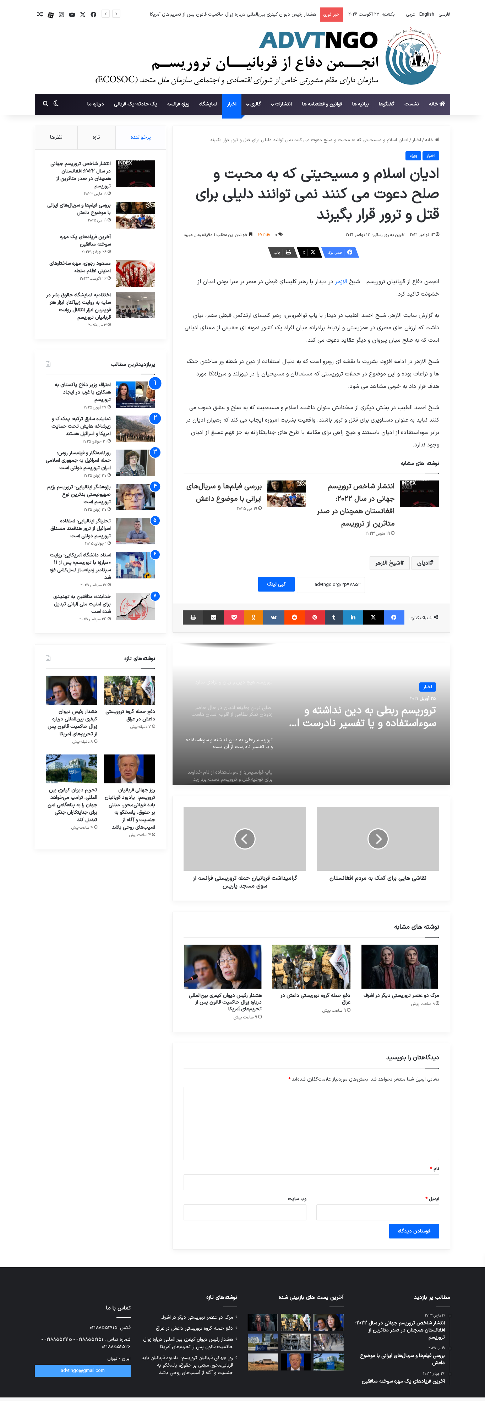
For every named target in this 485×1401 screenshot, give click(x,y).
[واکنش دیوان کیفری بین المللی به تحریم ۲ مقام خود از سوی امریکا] (263, 1342)
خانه (434, 104)
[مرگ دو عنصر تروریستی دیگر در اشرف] (400, 967)
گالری (255, 104)
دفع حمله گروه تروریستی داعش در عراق (315, 999)
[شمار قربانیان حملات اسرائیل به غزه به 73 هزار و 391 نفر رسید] (296, 1342)
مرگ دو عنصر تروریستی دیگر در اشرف (401, 995)
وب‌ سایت (297, 1199)
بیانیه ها (360, 104)
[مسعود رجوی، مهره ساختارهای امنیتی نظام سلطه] (135, 273)
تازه (96, 137)
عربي (409, 14)
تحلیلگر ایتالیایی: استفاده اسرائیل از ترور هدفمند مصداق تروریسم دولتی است (80, 528)
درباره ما (95, 104)
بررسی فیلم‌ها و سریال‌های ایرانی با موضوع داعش (79, 209)
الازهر (340, 282)
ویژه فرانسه (178, 104)
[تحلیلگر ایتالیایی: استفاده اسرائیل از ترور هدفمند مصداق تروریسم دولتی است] (135, 531)
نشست (411, 104)
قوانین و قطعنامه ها (322, 104)
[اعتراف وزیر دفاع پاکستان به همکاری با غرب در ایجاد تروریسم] (135, 394)
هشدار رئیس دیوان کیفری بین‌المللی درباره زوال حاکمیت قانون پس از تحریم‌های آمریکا (233, 14)
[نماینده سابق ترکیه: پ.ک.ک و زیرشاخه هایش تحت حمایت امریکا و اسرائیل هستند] (135, 429)
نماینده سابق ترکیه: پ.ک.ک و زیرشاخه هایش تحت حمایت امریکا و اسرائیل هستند (81, 426)
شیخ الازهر (387, 563)
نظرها (56, 137)
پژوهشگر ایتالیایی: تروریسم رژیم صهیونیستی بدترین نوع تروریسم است (79, 494)
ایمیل (432, 1199)
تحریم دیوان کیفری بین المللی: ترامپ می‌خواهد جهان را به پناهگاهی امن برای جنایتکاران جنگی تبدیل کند (72, 805)
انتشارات (283, 104)
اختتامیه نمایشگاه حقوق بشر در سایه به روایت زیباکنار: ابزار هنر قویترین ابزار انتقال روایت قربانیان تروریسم (78, 306)
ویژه (413, 155)
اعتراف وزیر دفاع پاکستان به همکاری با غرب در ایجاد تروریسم (83, 392)
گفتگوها (386, 104)
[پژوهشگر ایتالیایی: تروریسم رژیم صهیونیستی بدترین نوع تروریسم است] (135, 497)
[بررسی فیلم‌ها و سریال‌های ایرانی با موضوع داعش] (286, 493)
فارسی (443, 14)
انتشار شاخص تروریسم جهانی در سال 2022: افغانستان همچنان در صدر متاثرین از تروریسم (80, 175)
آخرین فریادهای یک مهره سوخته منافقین (85, 240)
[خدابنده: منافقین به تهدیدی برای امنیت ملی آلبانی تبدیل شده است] (135, 606)
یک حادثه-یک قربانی (135, 104)
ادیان (423, 563)
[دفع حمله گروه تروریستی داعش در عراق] (311, 967)
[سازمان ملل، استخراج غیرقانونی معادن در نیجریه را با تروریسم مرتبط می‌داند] (263, 1361)
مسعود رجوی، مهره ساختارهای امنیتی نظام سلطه (80, 267)
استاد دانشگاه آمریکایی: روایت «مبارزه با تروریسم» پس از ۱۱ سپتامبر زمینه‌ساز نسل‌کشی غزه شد (80, 566)
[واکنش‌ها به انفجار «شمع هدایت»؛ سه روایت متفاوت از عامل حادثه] (329, 1342)
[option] (311, 714)
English (426, 14)
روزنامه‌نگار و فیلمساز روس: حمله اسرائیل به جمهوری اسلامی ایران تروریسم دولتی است (78, 460)
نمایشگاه (208, 104)
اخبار (231, 104)
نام (434, 1168)
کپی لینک (276, 584)
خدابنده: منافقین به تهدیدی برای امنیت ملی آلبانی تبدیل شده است (82, 604)
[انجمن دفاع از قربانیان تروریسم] (264, 59)
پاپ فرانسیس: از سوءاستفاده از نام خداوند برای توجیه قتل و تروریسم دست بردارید (369, 727)
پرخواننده (141, 137)
